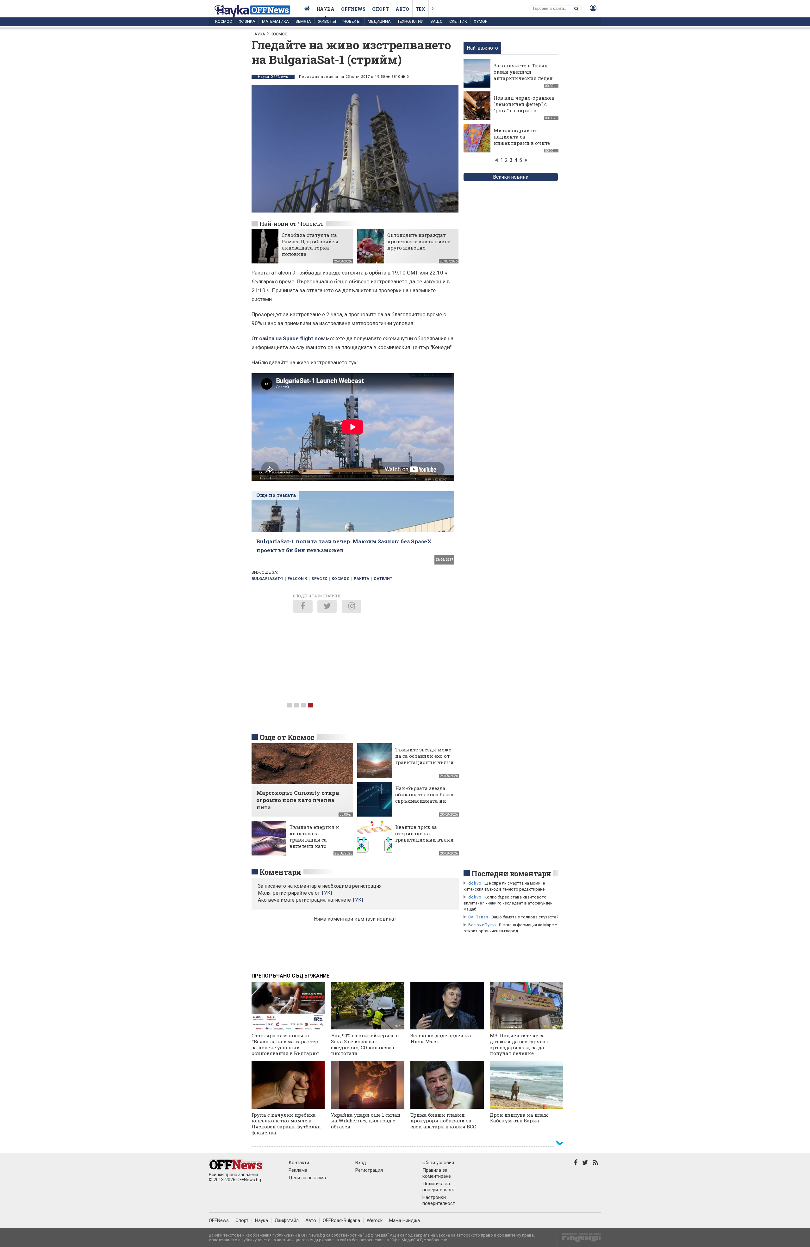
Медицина (379, 21)
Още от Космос (287, 737)
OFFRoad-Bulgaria (341, 1220)
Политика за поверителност (438, 1187)
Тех (420, 9)
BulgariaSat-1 (268, 579)
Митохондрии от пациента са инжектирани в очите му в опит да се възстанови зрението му (522, 146)
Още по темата (276, 495)
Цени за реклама (307, 1178)
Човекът (352, 21)
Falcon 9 (297, 579)
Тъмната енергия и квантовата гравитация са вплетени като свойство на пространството (314, 843)
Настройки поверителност (438, 1200)
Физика (247, 21)
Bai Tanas (478, 917)
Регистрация (369, 1170)
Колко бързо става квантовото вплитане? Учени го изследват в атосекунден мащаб (508, 903)
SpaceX (319, 579)
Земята (303, 21)
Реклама (298, 1170)
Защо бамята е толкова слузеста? (524, 917)
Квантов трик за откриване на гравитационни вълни (424, 833)
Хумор (480, 21)
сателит (383, 579)
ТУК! (357, 900)
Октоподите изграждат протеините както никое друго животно (418, 241)
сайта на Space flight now (292, 338)
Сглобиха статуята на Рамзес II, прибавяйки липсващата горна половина (310, 244)
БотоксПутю (482, 925)
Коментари (280, 872)
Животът (327, 21)
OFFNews (219, 1220)
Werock (375, 1220)
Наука (325, 9)
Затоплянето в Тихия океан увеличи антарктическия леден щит (523, 75)
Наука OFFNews (273, 77)
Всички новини (510, 177)
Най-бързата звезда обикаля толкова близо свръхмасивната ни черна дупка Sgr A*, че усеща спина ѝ (425, 801)
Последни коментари (511, 873)
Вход (360, 1162)
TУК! (326, 893)
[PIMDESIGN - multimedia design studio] (579, 1239)
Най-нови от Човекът (291, 223)
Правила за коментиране (436, 1173)
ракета (361, 579)
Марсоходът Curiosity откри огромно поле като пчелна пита (297, 800)
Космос (223, 21)
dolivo (475, 883)
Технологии (410, 21)
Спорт (380, 9)
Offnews (353, 9)
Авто (402, 9)
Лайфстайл (287, 1220)
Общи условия (438, 1162)
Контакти (299, 1162)
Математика (275, 21)
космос (341, 579)
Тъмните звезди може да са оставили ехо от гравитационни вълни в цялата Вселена (424, 759)
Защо (436, 21)
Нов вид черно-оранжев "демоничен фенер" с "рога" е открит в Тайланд (524, 107)
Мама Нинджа (404, 1220)
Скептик (458, 21)
